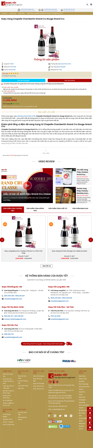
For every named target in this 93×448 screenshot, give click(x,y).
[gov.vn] (64, 426)
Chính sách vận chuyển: (11, 87)
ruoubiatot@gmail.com (13, 299)
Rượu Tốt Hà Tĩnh (38, 386)
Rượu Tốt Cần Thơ (38, 389)
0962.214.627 (20, 296)
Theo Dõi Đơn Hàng (22, 377)
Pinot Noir (13, 67)
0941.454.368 (9, 296)
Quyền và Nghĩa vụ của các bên (8, 404)
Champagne (82, 400)
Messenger (90, 429)
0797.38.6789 (55, 316)
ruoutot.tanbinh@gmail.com (15, 319)
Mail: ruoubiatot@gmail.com (56, 409)
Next (90, 240)
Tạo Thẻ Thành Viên (8, 424)
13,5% (60, 70)
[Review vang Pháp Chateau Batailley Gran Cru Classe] (66, 195)
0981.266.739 (9, 334)
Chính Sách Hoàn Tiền (8, 375)
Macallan (81, 426)
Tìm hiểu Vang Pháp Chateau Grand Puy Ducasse (82, 172)
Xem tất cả (46, 266)
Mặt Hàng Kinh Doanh (22, 418)
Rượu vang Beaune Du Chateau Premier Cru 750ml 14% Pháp (23, 252)
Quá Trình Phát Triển (22, 413)
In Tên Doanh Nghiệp (7, 415)
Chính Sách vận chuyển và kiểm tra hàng (8, 381)
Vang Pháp (21, 13)
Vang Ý (81, 394)
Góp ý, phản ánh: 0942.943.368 (57, 406)
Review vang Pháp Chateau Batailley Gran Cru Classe (82, 190)
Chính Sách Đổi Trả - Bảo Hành (8, 387)
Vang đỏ (81, 407)
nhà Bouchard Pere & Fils (26, 116)
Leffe (80, 415)
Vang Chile (82, 397)
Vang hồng (82, 402)
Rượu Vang (13, 13)
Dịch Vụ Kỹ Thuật (23, 385)
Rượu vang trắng (84, 405)
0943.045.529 (67, 298)
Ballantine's (82, 423)
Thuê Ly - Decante (8, 422)
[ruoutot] (11, 4)
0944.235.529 (56, 298)
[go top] (90, 444)
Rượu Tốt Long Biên (37, 380)
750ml (12, 64)
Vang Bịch (82, 381)
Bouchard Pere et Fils (64, 64)
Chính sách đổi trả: (9, 91)
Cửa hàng (90, 415)
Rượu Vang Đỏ (61, 67)
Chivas (81, 421)
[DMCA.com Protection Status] (52, 426)
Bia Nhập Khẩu (83, 410)
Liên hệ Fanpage (23, 80)
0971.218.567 (18, 316)
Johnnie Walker (83, 418)
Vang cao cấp (83, 378)
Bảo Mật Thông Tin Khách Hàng (8, 392)
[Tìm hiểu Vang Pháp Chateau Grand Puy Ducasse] (66, 176)
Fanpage (90, 419)
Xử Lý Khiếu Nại (7, 400)
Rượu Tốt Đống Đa (38, 376)
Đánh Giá (20, 388)
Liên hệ (81, 429)
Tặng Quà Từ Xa (7, 419)
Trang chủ (4, 13)
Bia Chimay (82, 413)
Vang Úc (81, 389)
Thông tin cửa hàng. (9, 76)
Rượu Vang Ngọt (84, 384)
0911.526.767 (8, 316)
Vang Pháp (12, 70)
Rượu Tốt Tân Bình (38, 383)
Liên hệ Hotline (69, 80)
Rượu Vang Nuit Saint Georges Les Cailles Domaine (69, 251)
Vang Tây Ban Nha (84, 386)
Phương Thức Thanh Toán (7, 397)
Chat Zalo (90, 424)
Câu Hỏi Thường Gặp (23, 382)
